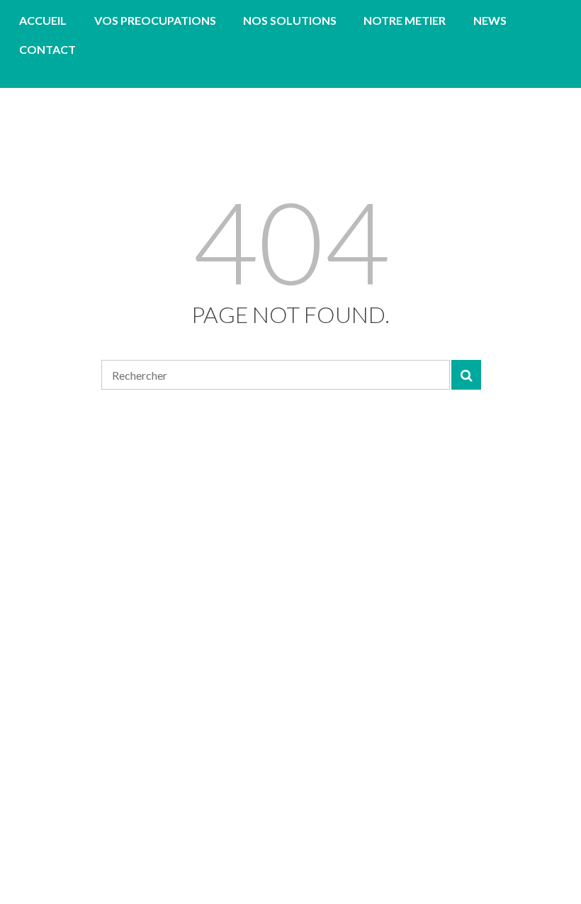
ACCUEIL (43, 20)
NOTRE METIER (404, 20)
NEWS (490, 20)
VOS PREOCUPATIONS (155, 20)
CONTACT (47, 49)
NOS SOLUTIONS (290, 20)
